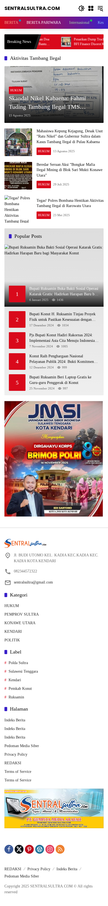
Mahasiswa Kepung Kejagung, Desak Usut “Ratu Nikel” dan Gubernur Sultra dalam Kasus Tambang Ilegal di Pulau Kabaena (70, 136)
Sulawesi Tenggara (23, 671)
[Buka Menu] (91, 8)
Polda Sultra (18, 663)
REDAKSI (12, 763)
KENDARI (13, 631)
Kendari (15, 680)
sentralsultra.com (32, 8)
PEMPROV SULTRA (21, 614)
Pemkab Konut (20, 688)
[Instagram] (49, 849)
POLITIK (12, 640)
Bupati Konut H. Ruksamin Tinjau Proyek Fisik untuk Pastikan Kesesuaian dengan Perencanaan (62, 317)
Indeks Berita (14, 720)
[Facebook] (8, 849)
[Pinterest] (29, 849)
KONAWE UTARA (19, 623)
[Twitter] (19, 849)
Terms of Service (17, 772)
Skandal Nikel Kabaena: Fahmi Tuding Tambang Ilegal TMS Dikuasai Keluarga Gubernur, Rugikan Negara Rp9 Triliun (47, 103)
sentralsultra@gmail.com (33, 582)
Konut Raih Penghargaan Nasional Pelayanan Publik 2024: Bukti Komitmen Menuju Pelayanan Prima (61, 359)
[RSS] (60, 849)
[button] (81, 8)
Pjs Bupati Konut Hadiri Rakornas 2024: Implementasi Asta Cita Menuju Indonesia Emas (62, 338)
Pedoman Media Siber (21, 746)
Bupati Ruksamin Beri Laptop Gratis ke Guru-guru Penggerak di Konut (60, 380)
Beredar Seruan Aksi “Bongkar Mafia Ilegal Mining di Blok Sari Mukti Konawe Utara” (69, 169)
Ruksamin (16, 697)
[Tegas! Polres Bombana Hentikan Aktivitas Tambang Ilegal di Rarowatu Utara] (18, 209)
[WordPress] (39, 849)
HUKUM (16, 90)
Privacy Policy (15, 754)
